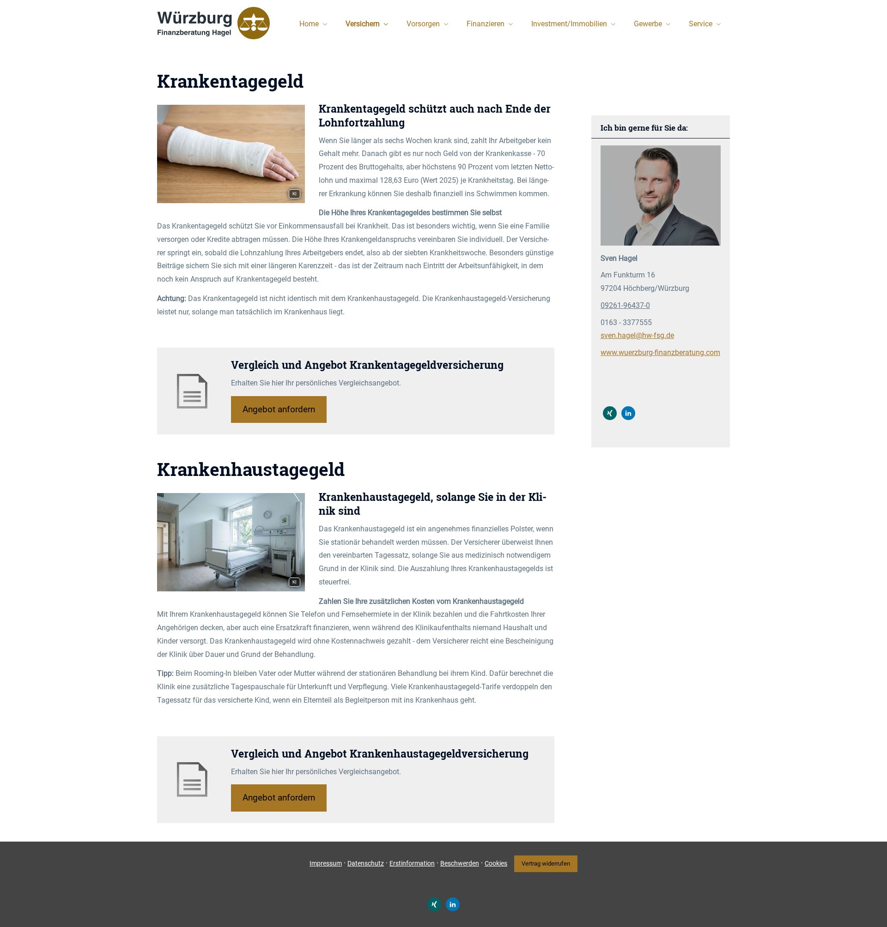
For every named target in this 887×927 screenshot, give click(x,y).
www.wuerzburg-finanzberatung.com (660, 352)
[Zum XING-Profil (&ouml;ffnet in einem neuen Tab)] (610, 413)
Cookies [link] (496, 863)
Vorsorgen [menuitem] (423, 23)
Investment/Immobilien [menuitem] (569, 23)
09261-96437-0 (625, 305)
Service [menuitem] (700, 23)
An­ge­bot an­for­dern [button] (279, 409)
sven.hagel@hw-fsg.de (637, 335)
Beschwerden (459, 863)
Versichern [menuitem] (363, 23)
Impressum (326, 863)
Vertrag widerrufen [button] (546, 863)
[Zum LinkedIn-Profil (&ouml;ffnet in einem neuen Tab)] (628, 413)
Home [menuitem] (309, 23)
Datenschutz (365, 863)
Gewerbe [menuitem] (648, 23)
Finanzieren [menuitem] (485, 23)
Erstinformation (412, 863)
